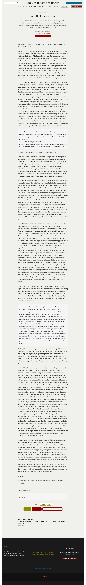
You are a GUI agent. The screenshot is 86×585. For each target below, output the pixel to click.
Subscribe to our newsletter (74, 2)
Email (49, 504)
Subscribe (37, 509)
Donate (64, 6)
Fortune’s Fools (58, 521)
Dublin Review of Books (43, 3)
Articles (25, 6)
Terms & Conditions (49, 554)
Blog (30, 6)
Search (37, 554)
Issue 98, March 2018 (44, 33)
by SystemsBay (43, 576)
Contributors (43, 6)
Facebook (43, 504)
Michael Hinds (40, 31)
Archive (35, 6)
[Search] (17, 3)
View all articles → (23, 497)
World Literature (43, 12)
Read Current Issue (76, 6)
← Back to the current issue (52, 509)
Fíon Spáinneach (41, 521)
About (50, 6)
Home (19, 6)
